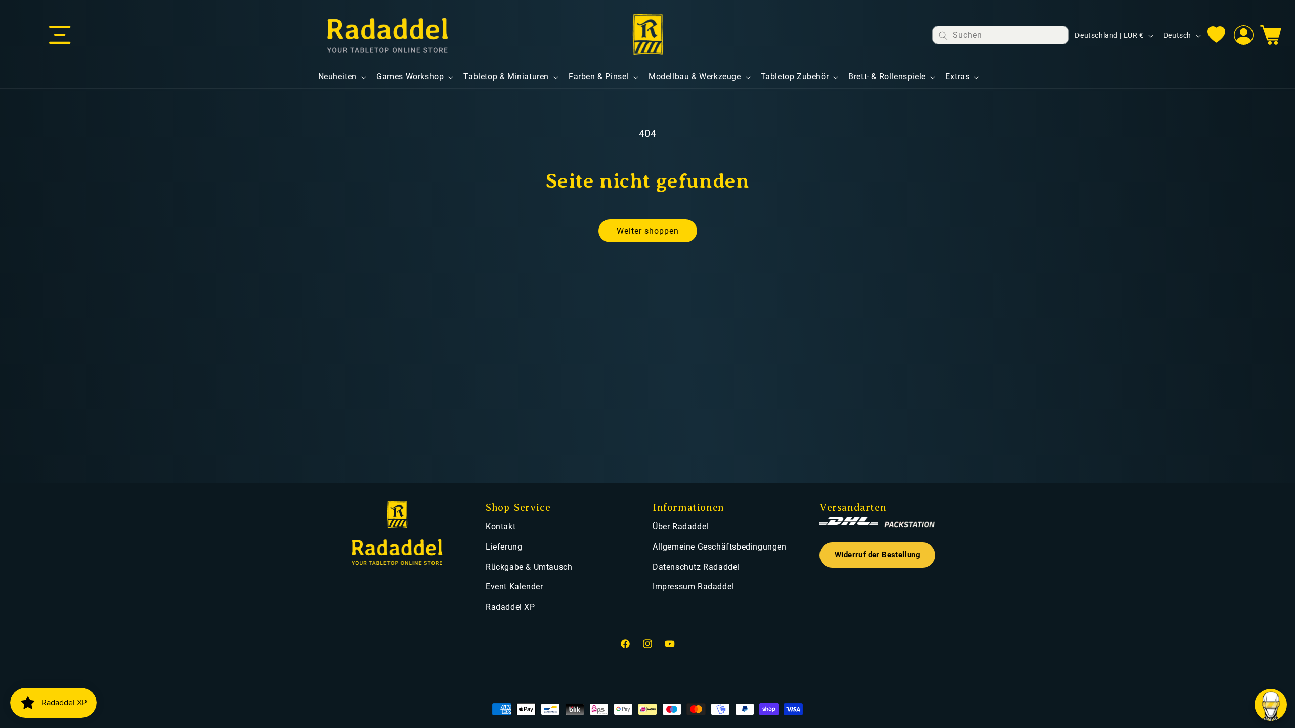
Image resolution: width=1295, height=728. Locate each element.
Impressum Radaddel (693, 587)
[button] (59, 35)
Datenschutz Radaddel (696, 567)
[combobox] (1000, 35)
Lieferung (504, 547)
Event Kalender (514, 587)
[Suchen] (943, 35)
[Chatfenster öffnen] (1271, 705)
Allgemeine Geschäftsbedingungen (720, 547)
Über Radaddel (681, 526)
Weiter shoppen (648, 231)
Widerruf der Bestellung (877, 555)
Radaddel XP (510, 607)
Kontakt (500, 526)
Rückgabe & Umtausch (529, 567)
